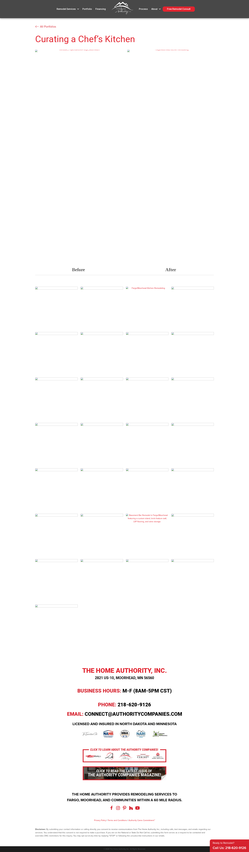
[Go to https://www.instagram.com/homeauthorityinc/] (118, 808)
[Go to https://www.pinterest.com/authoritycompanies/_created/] (124, 808)
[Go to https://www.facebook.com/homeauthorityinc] (111, 808)
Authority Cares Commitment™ (142, 820)
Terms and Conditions (117, 820)
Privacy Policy (100, 820)
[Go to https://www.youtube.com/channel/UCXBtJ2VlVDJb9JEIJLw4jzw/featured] (137, 808)
